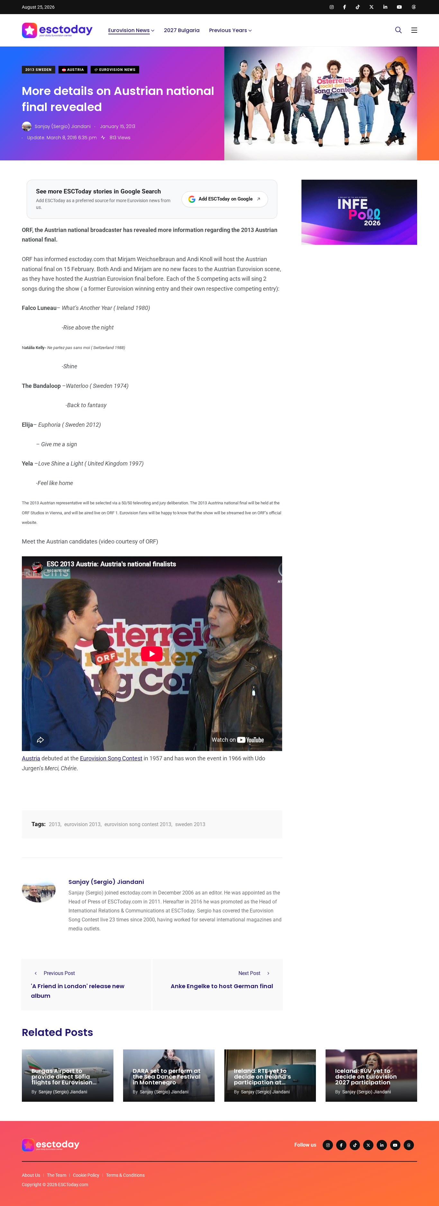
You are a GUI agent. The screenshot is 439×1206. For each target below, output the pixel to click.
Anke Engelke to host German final (222, 986)
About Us (31, 1175)
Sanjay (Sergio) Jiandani (106, 882)
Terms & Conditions (125, 1175)
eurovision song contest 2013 (137, 824)
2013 (54, 824)
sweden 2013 (190, 824)
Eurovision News (129, 30)
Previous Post (59, 973)
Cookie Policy (86, 1175)
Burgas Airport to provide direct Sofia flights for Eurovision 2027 (62, 1079)
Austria (75, 70)
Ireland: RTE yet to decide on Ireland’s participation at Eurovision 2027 (262, 1079)
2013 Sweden (38, 70)
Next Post (249, 973)
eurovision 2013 (82, 824)
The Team (56, 1175)
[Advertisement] (359, 299)
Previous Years (228, 30)
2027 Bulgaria (182, 30)
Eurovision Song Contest (111, 758)
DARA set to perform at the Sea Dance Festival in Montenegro (167, 1076)
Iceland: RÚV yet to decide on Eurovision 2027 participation (366, 1076)
